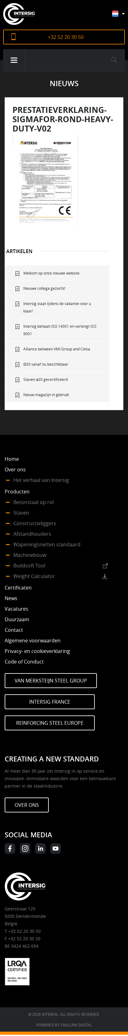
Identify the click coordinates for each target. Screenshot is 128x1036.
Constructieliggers (34, 523)
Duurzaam (17, 619)
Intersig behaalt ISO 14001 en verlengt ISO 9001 (59, 330)
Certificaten (18, 587)
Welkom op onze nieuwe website (51, 273)
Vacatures (16, 608)
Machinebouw (29, 555)
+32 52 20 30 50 (66, 37)
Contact (14, 630)
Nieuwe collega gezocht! (44, 288)
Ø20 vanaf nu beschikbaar (45, 364)
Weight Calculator (34, 576)
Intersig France (49, 701)
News (11, 598)
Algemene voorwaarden (33, 640)
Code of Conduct (24, 661)
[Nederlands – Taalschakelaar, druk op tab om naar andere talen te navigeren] (123, 17)
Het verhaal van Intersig (41, 480)
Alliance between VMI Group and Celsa (56, 348)
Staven (21, 512)
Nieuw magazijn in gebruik (46, 394)
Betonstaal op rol (33, 502)
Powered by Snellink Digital (64, 1024)
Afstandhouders (32, 533)
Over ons (15, 469)
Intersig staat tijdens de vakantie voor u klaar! (57, 307)
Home (12, 459)
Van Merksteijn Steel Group (51, 680)
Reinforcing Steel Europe (50, 722)
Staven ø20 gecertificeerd (45, 379)
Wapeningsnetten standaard (46, 544)
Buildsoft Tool (29, 565)
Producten (17, 491)
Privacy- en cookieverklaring (37, 651)
